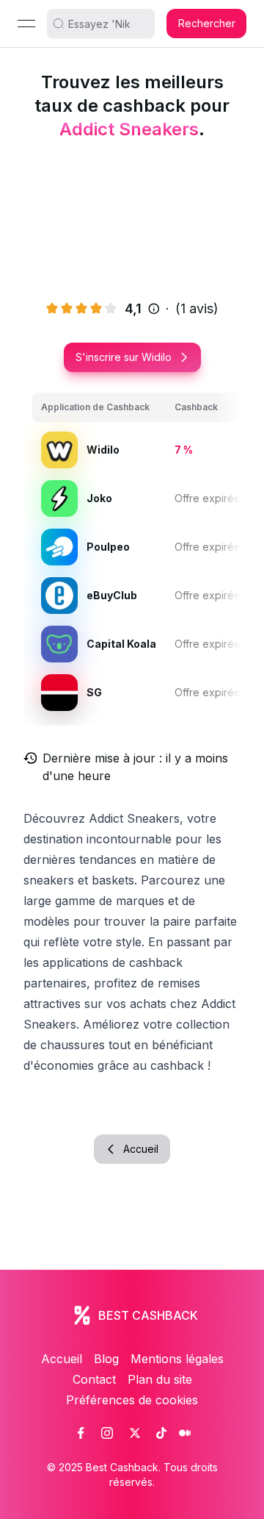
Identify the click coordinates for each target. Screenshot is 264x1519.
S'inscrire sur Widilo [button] (124, 357)
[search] (106, 23)
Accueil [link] (61, 1358)
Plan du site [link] (160, 1379)
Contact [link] (94, 1379)
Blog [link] (106, 1358)
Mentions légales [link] (177, 1358)
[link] (80, 1433)
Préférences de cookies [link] (132, 1400)
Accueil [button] (140, 1149)
